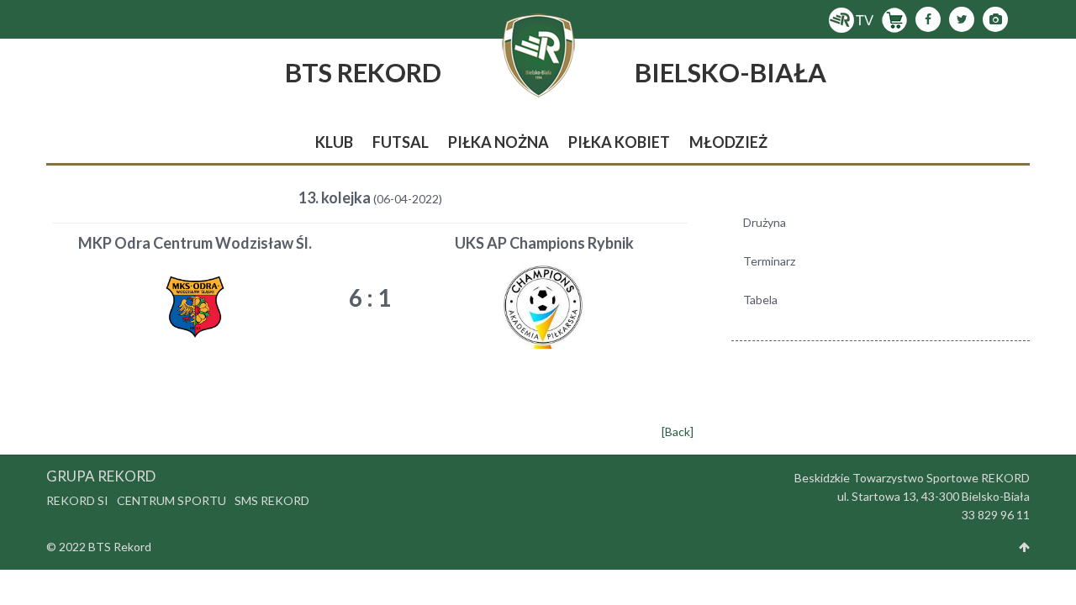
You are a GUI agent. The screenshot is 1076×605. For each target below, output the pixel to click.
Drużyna (764, 222)
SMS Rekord (272, 500)
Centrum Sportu (171, 500)
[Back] (678, 431)
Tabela (760, 299)
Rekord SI (77, 500)
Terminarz (769, 261)
